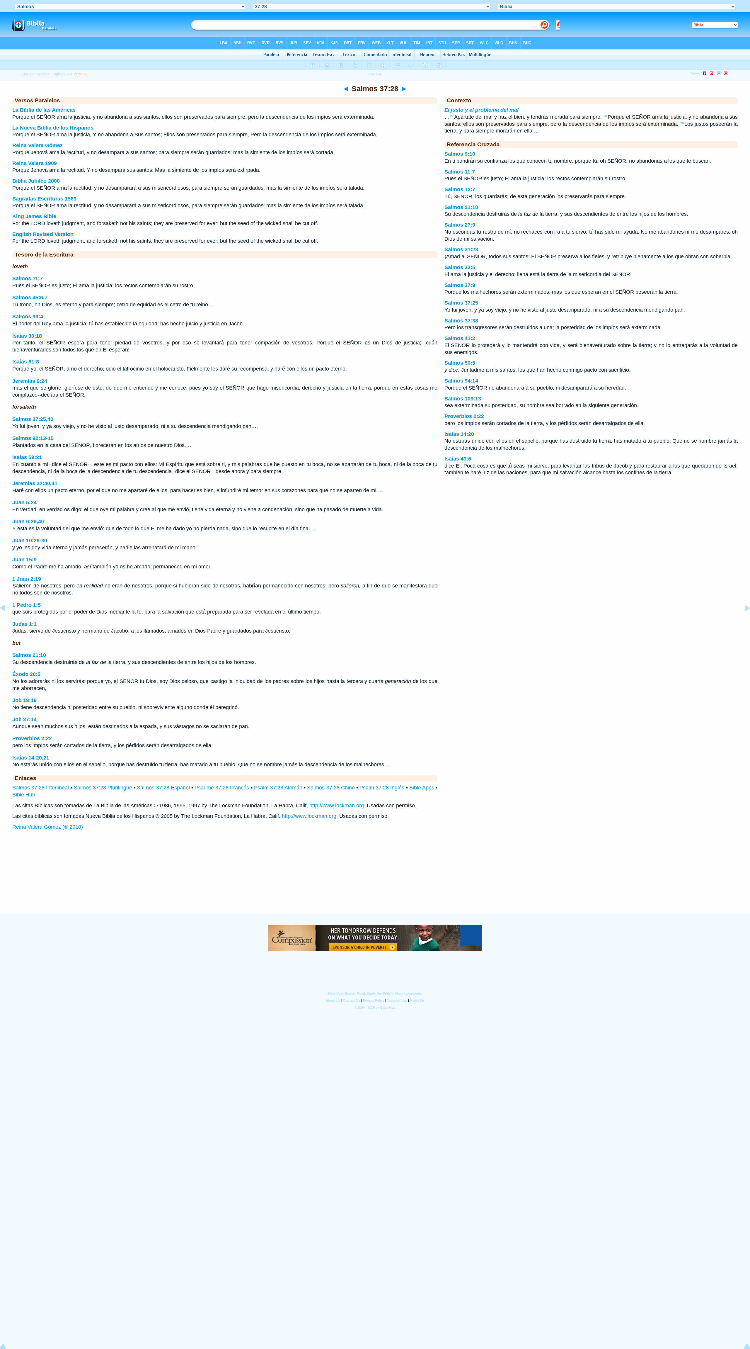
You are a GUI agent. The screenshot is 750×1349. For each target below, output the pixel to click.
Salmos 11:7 (27, 278)
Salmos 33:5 (459, 267)
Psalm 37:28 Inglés (381, 788)
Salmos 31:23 (461, 249)
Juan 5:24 (24, 502)
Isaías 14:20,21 (30, 758)
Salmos (41, 74)
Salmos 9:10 (459, 154)
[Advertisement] (375, 878)
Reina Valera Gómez (37, 145)
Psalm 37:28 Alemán (278, 788)
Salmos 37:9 (459, 285)
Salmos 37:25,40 (32, 419)
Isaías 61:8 (25, 362)
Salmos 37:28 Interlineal (40, 788)
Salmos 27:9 (459, 225)
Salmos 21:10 (29, 655)
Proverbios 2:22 (32, 738)
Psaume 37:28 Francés (222, 788)
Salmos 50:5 (459, 363)
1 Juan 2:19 (26, 579)
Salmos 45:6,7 (29, 297)
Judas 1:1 (24, 624)
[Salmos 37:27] (7, 621)
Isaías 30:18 (27, 336)
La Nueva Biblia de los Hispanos (52, 128)
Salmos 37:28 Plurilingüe (103, 788)
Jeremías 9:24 (29, 381)
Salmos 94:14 (461, 381)
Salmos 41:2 (459, 338)
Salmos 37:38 (461, 321)
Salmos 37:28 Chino (330, 788)
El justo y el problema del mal (481, 110)
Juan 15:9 (24, 560)
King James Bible (34, 216)
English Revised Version (43, 234)
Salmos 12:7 (459, 189)
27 (452, 116)
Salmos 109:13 (462, 399)
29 (682, 123)
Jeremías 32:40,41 (34, 483)
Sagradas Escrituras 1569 (44, 199)
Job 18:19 (24, 700)
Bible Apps (421, 788)
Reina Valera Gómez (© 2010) (47, 827)
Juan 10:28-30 (29, 540)
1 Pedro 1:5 (26, 605)
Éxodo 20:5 (26, 674)
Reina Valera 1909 (34, 163)
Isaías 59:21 (27, 457)
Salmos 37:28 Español (163, 788)
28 (605, 116)
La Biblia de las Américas (44, 110)
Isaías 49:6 (457, 459)
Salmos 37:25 (461, 303)
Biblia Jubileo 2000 (36, 181)
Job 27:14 (24, 719)
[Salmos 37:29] (742, 621)
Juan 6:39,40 (28, 521)
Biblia (27, 74)
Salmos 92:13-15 (33, 438)
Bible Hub (23, 795)
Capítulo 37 (60, 74)
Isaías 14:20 (459, 434)
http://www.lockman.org (336, 805)
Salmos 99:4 (27, 317)
